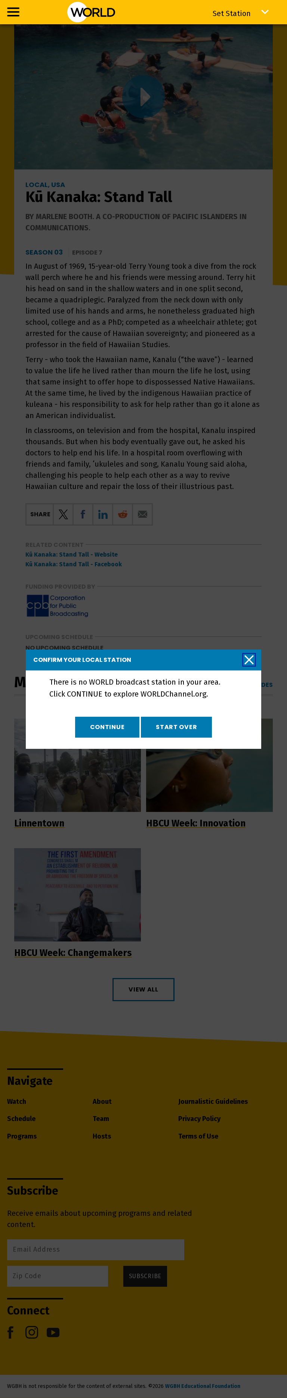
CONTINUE (107, 727)
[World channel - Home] (91, 12)
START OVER (176, 727)
